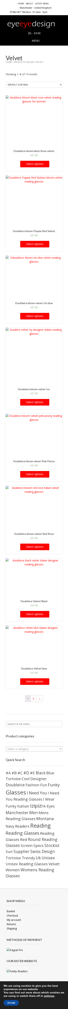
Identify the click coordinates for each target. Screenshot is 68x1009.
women (13, 869)
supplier (21, 851)
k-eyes (49, 806)
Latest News (42, 3)
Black (41, 772)
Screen (27, 845)
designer (38, 778)
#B (14, 772)
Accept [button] (11, 1002)
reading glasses (22, 833)
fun (43, 784)
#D (26, 772)
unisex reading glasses (27, 863)
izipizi (36, 805)
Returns (11, 924)
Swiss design (42, 851)
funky (54, 785)
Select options (34, 164)
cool (26, 778)
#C (20, 772)
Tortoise (13, 857)
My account (14, 920)
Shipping (12, 928)
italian (23, 806)
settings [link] (49, 995)
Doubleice (15, 784)
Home (21, 3)
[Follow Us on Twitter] (61, 12)
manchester (17, 812)
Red (23, 839)
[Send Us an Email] (51, 12)
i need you (37, 793)
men (33, 812)
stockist (52, 845)
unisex (48, 858)
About (29, 3)
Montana (45, 818)
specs (38, 845)
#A (8, 772)
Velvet (54, 863)
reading (40, 825)
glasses (16, 792)
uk (38, 857)
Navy (10, 826)
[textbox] (34, 749)
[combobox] (34, 748)
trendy (28, 857)
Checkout (12, 915)
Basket (11, 911)
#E (32, 772)
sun (9, 851)
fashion (32, 784)
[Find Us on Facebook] (56, 12)
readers (22, 826)
